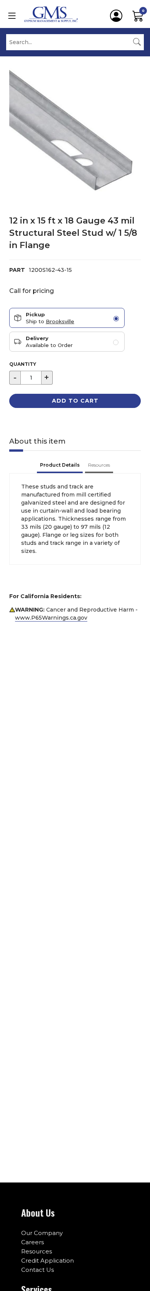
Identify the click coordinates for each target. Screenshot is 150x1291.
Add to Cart (75, 400)
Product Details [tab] (60, 465)
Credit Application (47, 1260)
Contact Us (37, 1269)
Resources (36, 1251)
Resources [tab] (99, 465)
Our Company (42, 1233)
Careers (32, 1242)
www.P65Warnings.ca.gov (51, 617)
